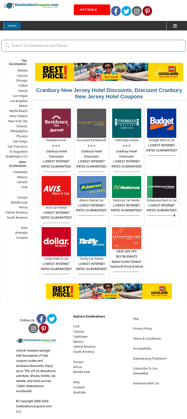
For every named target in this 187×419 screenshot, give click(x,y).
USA (24, 187)
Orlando (22, 126)
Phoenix (22, 136)
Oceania (22, 238)
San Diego (20, 141)
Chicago (22, 80)
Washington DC (17, 156)
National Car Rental (126, 200)
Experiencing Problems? (150, 358)
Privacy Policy (142, 328)
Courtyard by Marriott (91, 140)
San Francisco (18, 146)
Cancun (22, 75)
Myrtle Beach (18, 111)
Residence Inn (56, 140)
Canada (22, 182)
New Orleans (19, 116)
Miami (23, 106)
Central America (16, 212)
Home (12, 26)
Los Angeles (19, 101)
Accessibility (142, 348)
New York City (18, 121)
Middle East (19, 202)
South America (17, 217)
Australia (21, 232)
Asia (24, 228)
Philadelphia (19, 131)
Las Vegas (20, 96)
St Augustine (18, 151)
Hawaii (23, 91)
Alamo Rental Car (91, 200)
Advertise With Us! (146, 383)
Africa (23, 207)
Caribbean (20, 172)
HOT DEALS (88, 9)
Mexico (22, 177)
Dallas (23, 85)
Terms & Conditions (147, 338)
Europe (23, 197)
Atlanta (23, 70)
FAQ (136, 319)
